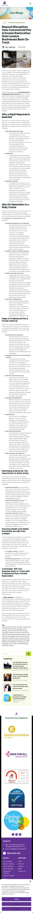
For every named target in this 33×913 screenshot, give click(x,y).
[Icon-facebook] (13, 834)
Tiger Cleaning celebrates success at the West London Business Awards (20, 686)
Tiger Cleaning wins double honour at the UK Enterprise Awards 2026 (20, 676)
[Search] (28, 654)
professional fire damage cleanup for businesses (16, 641)
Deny (16, 904)
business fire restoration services (12, 627)
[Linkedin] (20, 834)
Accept (16, 899)
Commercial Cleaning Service (17, 22)
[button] (30, 881)
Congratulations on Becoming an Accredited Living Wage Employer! (19, 696)
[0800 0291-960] (4, 853)
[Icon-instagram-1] (16, 834)
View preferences (16, 909)
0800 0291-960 (13, 853)
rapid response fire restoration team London (15, 643)
